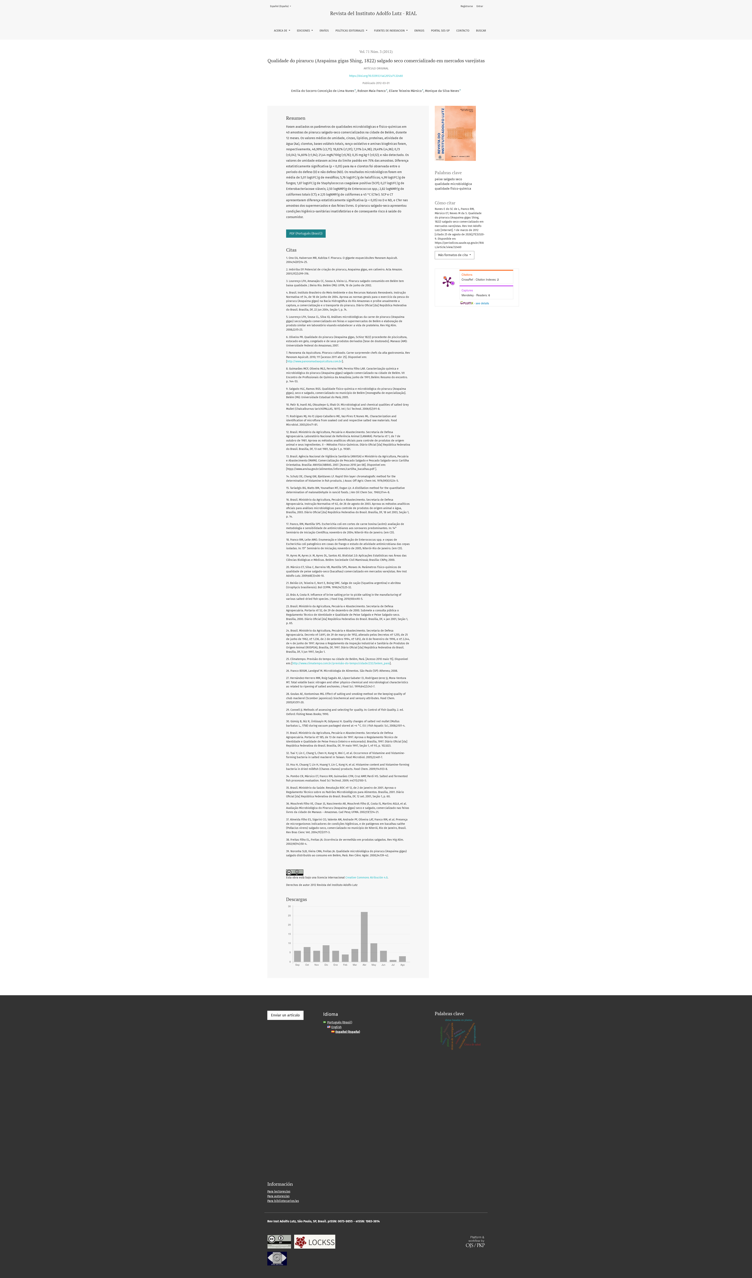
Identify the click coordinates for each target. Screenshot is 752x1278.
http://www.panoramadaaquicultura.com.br (314, 361)
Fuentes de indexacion (390, 30)
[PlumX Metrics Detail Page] (447, 281)
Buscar (481, 30)
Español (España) (282, 6)
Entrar (479, 6)
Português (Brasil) (339, 1022)
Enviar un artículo (285, 1015)
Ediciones (304, 30)
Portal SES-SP (440, 30)
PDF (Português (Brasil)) (305, 233)
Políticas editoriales (350, 30)
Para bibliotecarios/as (283, 1201)
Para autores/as (278, 1196)
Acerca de (281, 30)
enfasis (419, 30)
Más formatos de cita (453, 255)
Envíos (324, 30)
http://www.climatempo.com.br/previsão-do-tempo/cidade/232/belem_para (341, 663)
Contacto (462, 30)
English (336, 1027)
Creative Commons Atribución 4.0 (366, 877)
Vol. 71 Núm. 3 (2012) (376, 51)
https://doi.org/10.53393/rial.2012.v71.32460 (376, 76)
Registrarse (467, 6)
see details (482, 303)
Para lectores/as (278, 1191)
